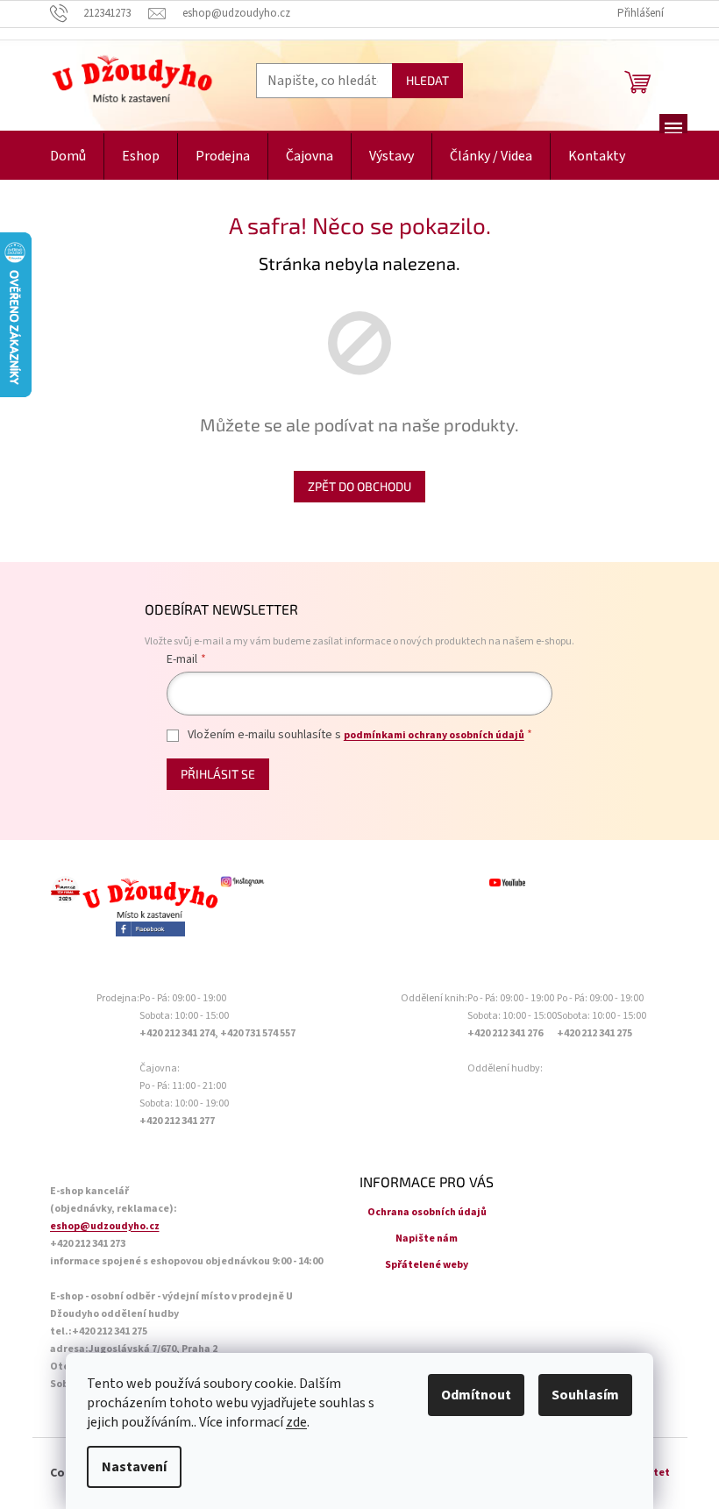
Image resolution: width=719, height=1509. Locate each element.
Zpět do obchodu (359, 486)
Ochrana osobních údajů (427, 1212)
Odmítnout (476, 1395)
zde (296, 1422)
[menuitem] (67, 156)
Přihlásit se (218, 773)
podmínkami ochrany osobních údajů (434, 735)
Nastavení (134, 1467)
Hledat (427, 80)
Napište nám (426, 1238)
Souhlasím (585, 1395)
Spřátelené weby (426, 1264)
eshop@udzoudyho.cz (105, 1226)
